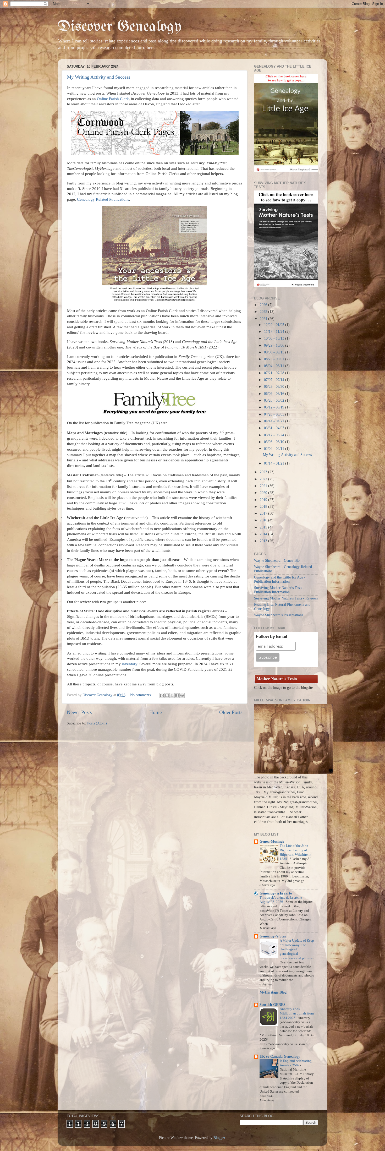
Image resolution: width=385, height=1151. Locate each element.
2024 (264, 319)
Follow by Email (271, 636)
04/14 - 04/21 (274, 421)
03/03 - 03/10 (274, 442)
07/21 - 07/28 (274, 373)
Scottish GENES (272, 1005)
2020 (264, 493)
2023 (264, 472)
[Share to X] (172, 695)
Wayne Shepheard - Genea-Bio (277, 561)
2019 (264, 500)
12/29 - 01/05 (274, 325)
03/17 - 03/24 (274, 435)
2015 (264, 527)
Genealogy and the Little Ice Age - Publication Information (279, 579)
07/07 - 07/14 (274, 380)
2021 (264, 486)
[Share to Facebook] (177, 695)
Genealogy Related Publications (103, 199)
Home (155, 712)
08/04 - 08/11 (274, 366)
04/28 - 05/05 (274, 414)
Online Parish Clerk (113, 99)
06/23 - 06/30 (274, 387)
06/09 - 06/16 (274, 394)
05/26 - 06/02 (274, 400)
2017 (264, 513)
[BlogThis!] (167, 695)
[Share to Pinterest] (182, 695)
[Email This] (162, 695)
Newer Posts (79, 712)
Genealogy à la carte (276, 893)
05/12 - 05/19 (274, 407)
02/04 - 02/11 (274, 449)
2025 (264, 312)
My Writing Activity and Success (98, 77)
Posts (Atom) (97, 723)
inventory (129, 664)
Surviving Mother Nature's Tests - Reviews (286, 598)
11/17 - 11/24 (274, 332)
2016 (264, 520)
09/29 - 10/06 (274, 345)
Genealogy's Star (273, 936)
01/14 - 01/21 (274, 463)
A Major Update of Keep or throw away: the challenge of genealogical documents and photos (297, 949)
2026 (264, 305)
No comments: (141, 695)
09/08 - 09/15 (274, 352)
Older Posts (230, 712)
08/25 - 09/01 (274, 359)
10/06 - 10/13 (274, 338)
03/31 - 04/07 (274, 428)
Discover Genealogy (120, 27)
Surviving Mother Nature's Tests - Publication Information (279, 590)
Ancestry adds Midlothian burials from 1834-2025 (297, 1013)
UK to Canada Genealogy (280, 1057)
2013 (264, 541)
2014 (264, 534)
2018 (264, 507)
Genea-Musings (272, 841)
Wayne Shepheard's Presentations (278, 615)
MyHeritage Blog (273, 992)
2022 (264, 479)
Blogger (219, 1138)
